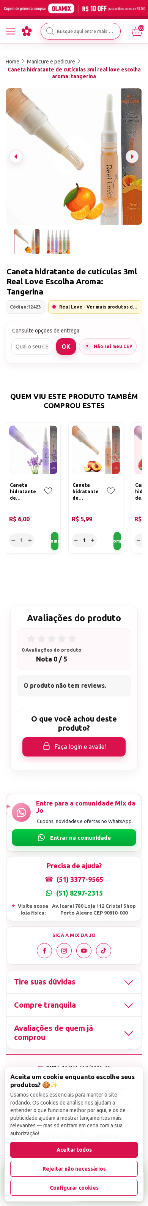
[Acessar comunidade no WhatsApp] (74, 837)
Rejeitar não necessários (74, 1169)
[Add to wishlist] (48, 496)
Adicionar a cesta (54, 541)
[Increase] (30, 540)
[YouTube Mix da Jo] (83, 950)
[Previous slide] (15, 156)
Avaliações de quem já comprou (53, 1032)
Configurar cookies (74, 1188)
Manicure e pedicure (51, 62)
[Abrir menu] (10, 31)
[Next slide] (132, 156)
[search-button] (50, 31)
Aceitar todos (74, 1150)
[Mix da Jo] (26, 31)
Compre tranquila (45, 1004)
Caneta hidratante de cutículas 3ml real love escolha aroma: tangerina (74, 72)
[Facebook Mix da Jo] (44, 950)
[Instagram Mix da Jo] (64, 950)
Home (12, 62)
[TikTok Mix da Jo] (103, 950)
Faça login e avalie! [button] (80, 746)
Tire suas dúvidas (45, 981)
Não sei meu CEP (113, 346)
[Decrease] (13, 540)
